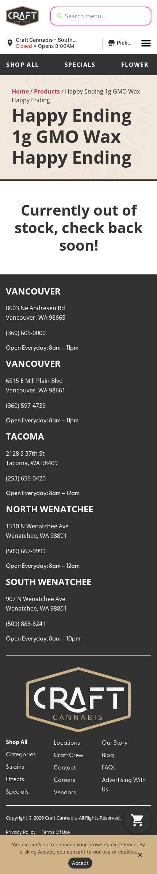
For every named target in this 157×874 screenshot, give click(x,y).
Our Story (115, 743)
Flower (135, 65)
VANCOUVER (33, 291)
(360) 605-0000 (26, 333)
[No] (140, 857)
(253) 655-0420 (26, 478)
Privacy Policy (21, 832)
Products (47, 91)
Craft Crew (69, 756)
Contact (65, 768)
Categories (21, 755)
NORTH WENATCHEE (49, 509)
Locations (67, 743)
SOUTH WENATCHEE (48, 581)
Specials (80, 65)
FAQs (109, 768)
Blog (108, 756)
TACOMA (25, 436)
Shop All (22, 65)
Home (20, 91)
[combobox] (106, 16)
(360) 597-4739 (26, 406)
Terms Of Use (56, 832)
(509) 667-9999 (26, 551)
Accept (80, 863)
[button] (70, 43)
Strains (15, 767)
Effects (15, 780)
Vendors (65, 793)
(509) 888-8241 (26, 624)
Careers (64, 780)
